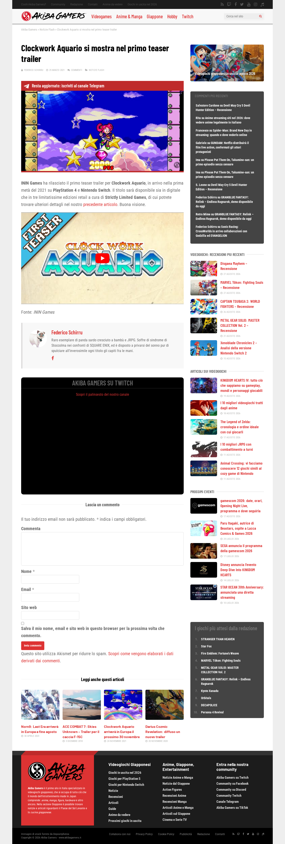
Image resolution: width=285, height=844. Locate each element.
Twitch (187, 16)
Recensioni (115, 797)
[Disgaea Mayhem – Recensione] (203, 275)
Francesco (202, 130)
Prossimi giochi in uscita (124, 821)
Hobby (172, 16)
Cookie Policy (166, 834)
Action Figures (172, 790)
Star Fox (206, 646)
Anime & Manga (129, 16)
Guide (112, 809)
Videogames (101, 16)
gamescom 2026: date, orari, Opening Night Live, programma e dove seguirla (241, 505)
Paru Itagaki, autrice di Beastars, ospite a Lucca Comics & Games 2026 (238, 528)
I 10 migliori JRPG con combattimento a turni (236, 447)
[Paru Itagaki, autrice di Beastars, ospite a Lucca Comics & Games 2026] (203, 534)
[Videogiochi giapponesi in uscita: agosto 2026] (227, 79)
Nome (26, 571)
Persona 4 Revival (212, 712)
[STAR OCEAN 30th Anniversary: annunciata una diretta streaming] (203, 598)
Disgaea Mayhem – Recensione (233, 266)
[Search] (260, 16)
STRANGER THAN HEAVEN (218, 639)
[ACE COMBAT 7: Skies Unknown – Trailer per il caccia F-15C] (82, 718)
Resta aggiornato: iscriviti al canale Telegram (68, 85)
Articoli (113, 803)
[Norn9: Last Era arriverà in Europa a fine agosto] (40, 718)
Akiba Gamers (29, 29)
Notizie (113, 791)
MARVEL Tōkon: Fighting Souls (221, 660)
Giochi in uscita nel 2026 (142, 4)
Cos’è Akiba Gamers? (33, 4)
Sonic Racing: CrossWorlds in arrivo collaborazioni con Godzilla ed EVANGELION (221, 231)
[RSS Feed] (222, 4)
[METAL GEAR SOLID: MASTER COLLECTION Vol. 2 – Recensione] (203, 331)
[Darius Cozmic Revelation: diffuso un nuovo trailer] (164, 718)
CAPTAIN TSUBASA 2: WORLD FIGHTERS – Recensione (240, 304)
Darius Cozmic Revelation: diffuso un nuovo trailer (162, 731)
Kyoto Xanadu (209, 691)
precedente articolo (100, 204)
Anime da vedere (112, 4)
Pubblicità (186, 834)
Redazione (76, 4)
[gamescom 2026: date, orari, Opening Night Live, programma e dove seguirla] (203, 512)
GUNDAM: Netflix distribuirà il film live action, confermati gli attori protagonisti (222, 147)
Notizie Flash (47, 29)
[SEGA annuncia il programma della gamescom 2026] (203, 557)
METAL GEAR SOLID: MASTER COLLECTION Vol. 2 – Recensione (239, 325)
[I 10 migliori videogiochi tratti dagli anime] (203, 414)
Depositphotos (61, 834)
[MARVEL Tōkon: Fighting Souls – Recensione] (203, 293)
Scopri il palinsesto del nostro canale (102, 394)
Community (58, 4)
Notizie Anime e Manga (178, 778)
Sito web (29, 607)
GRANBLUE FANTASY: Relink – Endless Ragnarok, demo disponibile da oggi (224, 202)
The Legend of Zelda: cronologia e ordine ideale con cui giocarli (239, 426)
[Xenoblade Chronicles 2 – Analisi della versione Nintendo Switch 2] (203, 354)
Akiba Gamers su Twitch (232, 778)
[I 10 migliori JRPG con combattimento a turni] (203, 455)
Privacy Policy (144, 834)
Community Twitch (228, 796)
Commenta (30, 528)
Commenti (76, 70)
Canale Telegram (227, 802)
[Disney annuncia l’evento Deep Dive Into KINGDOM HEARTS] (203, 576)
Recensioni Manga (175, 802)
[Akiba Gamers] (54, 20)
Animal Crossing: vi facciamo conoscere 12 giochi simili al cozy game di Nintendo (241, 468)
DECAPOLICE (209, 705)
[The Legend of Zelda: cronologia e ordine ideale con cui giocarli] (203, 433)
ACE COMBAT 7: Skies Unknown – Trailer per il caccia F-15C (81, 731)
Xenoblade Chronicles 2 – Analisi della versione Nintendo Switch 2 (238, 347)
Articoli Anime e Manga (178, 808)
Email (26, 589)
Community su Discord (231, 790)
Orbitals (206, 698)
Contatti (93, 4)
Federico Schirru (33, 70)
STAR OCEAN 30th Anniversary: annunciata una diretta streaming (242, 592)
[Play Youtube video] (102, 258)
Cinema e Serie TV (175, 820)
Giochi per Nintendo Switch (126, 785)
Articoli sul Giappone (176, 814)
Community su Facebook (232, 784)
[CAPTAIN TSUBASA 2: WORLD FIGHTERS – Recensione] (203, 312)
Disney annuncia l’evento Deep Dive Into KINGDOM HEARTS (238, 569)
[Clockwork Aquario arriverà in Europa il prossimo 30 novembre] (123, 718)
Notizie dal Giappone (176, 784)
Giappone (155, 16)
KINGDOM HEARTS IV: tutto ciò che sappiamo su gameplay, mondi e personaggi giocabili (241, 385)
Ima (198, 160)
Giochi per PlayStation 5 (124, 779)
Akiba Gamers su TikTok (232, 808)
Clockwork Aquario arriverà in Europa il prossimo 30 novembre (122, 731)
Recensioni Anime (174, 796)
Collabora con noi (119, 834)
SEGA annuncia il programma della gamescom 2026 (241, 548)
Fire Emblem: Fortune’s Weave (220, 653)
